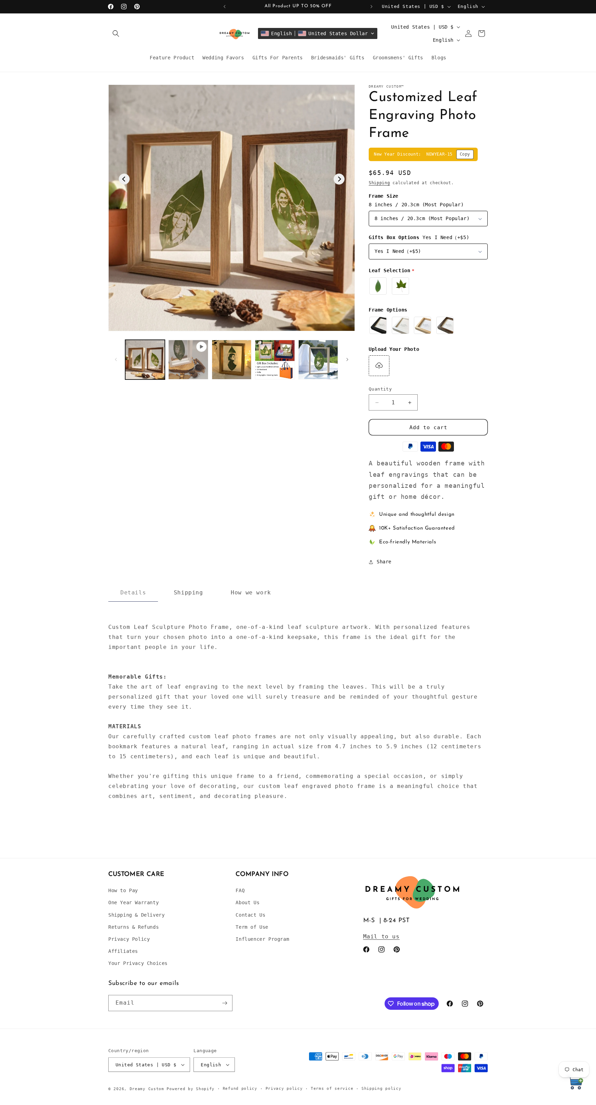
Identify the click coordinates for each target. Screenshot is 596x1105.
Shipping (379, 182)
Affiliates (123, 951)
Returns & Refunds (133, 927)
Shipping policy (381, 1088)
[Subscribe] (224, 1003)
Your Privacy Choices (138, 963)
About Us (247, 902)
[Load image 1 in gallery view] (145, 359)
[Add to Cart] (575, 1084)
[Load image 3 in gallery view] (275, 359)
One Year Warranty (133, 902)
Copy (465, 154)
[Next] (339, 179)
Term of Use (252, 927)
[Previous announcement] (224, 6)
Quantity (380, 389)
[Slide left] (115, 359)
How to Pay (123, 890)
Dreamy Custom (147, 1089)
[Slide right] (347, 359)
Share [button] (384, 561)
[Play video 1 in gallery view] (188, 359)
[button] (115, 33)
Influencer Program (262, 939)
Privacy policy (284, 1088)
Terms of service (332, 1088)
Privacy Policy (129, 939)
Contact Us (250, 915)
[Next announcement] (371, 6)
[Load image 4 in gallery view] (318, 359)
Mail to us (381, 936)
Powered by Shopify (191, 1089)
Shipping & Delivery (136, 915)
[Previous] (124, 179)
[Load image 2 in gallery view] (231, 359)
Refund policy (240, 1088)
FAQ (240, 890)
